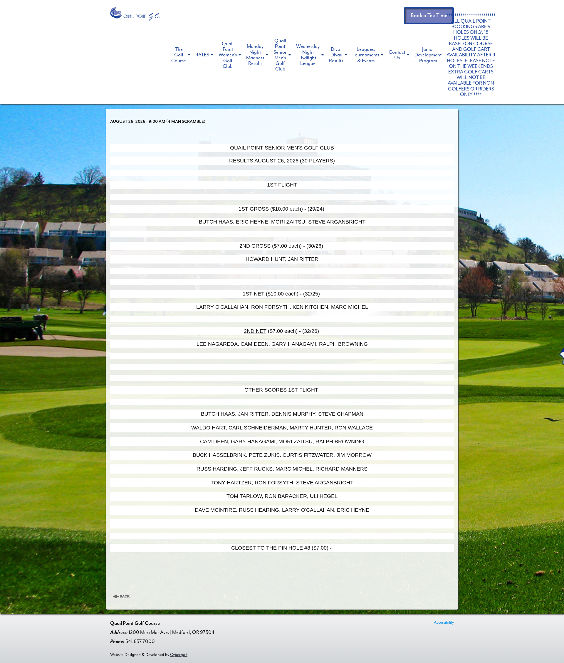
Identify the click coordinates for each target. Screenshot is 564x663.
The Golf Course (178, 54)
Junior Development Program (428, 54)
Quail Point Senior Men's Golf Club (280, 55)
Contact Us (397, 55)
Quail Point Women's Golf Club (228, 55)
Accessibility (444, 622)
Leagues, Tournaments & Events (365, 54)
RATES (202, 55)
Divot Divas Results (336, 54)
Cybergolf (178, 654)
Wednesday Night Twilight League (308, 54)
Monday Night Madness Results (255, 54)
